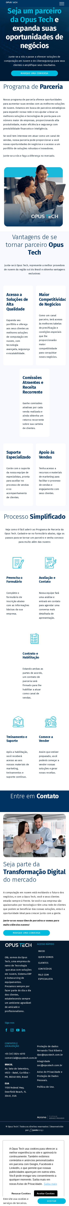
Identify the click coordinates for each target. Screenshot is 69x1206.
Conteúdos (45, 968)
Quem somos (45, 957)
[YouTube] (17, 1030)
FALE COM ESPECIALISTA (45, 976)
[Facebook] (6, 1030)
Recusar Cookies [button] (21, 1193)
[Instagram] (12, 1030)
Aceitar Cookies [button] (46, 1193)
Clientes (43, 962)
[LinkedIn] (23, 1030)
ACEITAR (51, 1201)
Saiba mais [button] (50, 1184)
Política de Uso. (46, 1086)
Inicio (41, 951)
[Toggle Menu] (62, 3)
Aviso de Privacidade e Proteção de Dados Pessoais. (49, 1076)
